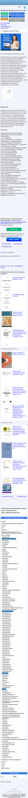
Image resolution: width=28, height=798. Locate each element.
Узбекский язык (6, 630)
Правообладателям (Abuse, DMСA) (6, 27)
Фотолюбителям (6, 692)
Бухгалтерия (5, 682)
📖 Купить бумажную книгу (17, 13)
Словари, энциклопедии (8, 751)
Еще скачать (4, 16)
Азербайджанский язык (8, 636)
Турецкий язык (6, 639)
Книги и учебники (5, 535)
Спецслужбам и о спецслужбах (10, 737)
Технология (5, 558)
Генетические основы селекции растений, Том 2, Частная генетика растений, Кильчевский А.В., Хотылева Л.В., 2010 (20, 333)
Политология (5, 552)
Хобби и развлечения (7, 694)
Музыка (4, 586)
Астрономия (5, 583)
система (3, 267)
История (4, 574)
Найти (3, 766)
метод (12, 265)
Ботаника (4, 567)
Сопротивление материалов (9, 609)
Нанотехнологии (6, 699)
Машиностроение (6, 725)
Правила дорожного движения (10, 563)
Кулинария (5, 755)
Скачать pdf (14, 229)
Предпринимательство (8, 685)
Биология (4, 551)
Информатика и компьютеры (9, 547)
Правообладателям (7, 246)
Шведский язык (6, 652)
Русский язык (5, 542)
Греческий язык (6, 643)
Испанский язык (6, 616)
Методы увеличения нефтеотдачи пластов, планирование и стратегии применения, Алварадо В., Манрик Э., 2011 (19, 391)
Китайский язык (6, 659)
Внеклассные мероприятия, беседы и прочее (13, 508)
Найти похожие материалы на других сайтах (16, 20)
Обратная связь (5, 768)
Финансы (4, 680)
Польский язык (6, 646)
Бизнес (4, 683)
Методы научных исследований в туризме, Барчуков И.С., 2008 (19, 373)
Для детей (4, 554)
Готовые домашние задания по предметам (12, 523)
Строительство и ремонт (8, 709)
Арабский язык (6, 637)
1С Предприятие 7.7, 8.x (8, 742)
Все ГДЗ (3, 525)
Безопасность (5, 753)
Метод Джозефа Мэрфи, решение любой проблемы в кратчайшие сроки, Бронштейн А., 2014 (19, 481)
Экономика (5, 678)
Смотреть (4, 19)
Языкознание (5, 662)
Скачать (4, 13)
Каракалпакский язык (7, 669)
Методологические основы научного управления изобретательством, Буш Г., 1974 (19, 446)
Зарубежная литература (8, 598)
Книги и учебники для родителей (10, 512)
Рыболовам (5, 748)
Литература (5, 544)
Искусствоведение (7, 556)
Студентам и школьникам (8, 600)
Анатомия (4, 565)
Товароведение (6, 687)
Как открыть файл (5, 23)
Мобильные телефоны (8, 708)
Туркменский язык (6, 667)
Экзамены (4, 529)
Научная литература (7, 606)
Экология (4, 588)
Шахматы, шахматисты (8, 732)
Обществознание (6, 591)
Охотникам (5, 706)
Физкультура (5, 584)
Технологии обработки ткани (9, 711)
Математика (5, 540)
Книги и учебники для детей (9, 510)
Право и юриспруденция (8, 581)
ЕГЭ (2, 527)
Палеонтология (6, 593)
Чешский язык (5, 650)
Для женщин (5, 726)
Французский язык (6, 614)
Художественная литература (9, 568)
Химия (4, 549)
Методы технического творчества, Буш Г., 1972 (19, 353)
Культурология (6, 602)
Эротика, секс (5, 749)
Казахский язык (6, 641)
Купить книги (14, 239)
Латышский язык (6, 644)
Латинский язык (6, 621)
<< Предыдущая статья (7, 496)
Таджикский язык (6, 671)
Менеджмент (5, 674)
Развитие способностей (8, 730)
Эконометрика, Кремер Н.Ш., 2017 (18, 295)
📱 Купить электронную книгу (16, 16)
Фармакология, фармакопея (9, 697)
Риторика (4, 570)
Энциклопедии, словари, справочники (11, 759)
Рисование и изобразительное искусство (12, 607)
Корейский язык (6, 632)
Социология (5, 560)
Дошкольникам (6, 537)
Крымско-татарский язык (8, 634)
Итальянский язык (6, 620)
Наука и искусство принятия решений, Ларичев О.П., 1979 (17, 314)
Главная (3, 521)
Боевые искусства (7, 757)
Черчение (4, 575)
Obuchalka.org (7, 794)
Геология (4, 719)
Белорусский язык (6, 625)
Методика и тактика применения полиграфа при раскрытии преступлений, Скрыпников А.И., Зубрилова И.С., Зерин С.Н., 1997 (19, 465)
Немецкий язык (6, 618)
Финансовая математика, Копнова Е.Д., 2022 (19, 278)
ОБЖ (3, 572)
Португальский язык (7, 648)
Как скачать (3, 24)
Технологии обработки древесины (11, 715)
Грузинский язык (6, 664)
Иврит (3, 657)
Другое (3, 763)
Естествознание (6, 597)
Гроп (5, 265)
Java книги (5, 723)
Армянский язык (6, 627)
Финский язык (5, 660)
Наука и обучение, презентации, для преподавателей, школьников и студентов (12, 532)
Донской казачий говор (8, 655)
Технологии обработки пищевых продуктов (13, 713)
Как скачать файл (6, 243)
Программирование (7, 734)
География (5, 595)
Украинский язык (6, 623)
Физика (4, 545)
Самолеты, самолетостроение (10, 704)
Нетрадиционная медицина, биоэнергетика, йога (14, 739)
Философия (5, 579)
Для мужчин (5, 746)
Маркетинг (5, 676)
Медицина (4, 735)
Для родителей (6, 604)
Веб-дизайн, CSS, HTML (8, 744)
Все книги (3, 761)
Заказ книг (5, 721)
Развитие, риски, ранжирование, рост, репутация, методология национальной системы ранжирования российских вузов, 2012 (19, 430)
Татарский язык (6, 629)
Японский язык (6, 653)
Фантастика (5, 741)
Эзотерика (5, 690)
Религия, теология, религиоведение (11, 590)
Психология (5, 577)
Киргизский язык (6, 666)
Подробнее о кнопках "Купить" (11, 31)
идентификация (19, 265)
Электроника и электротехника (10, 696)
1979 (8, 265)
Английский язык (6, 613)
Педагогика (5, 561)
